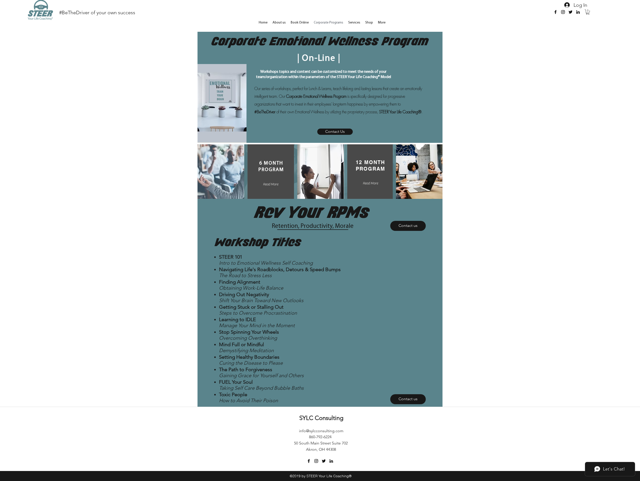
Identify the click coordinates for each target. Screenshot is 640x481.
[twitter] (570, 12)
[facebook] (555, 12)
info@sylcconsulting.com (321, 430)
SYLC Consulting (321, 417)
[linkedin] (578, 12)
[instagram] (563, 12)
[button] (588, 12)
